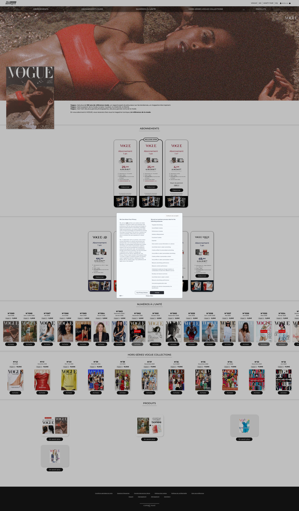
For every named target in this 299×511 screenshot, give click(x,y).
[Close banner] (172, 216)
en (121, 295)
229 (127, 223)
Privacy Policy (149, 295)
